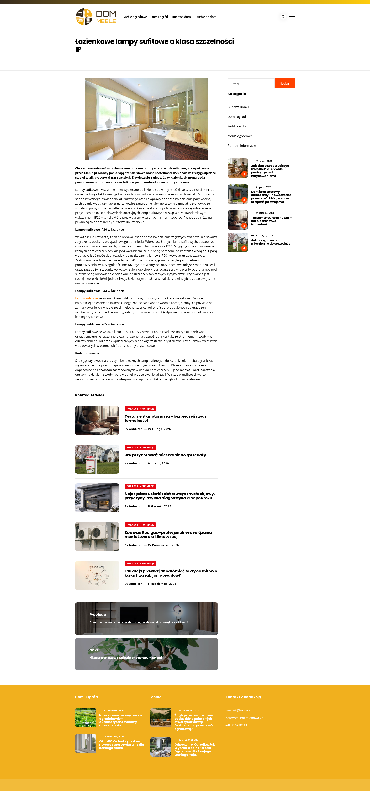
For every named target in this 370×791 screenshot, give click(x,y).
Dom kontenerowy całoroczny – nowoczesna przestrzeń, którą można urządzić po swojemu (271, 196)
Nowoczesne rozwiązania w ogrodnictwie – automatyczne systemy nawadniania (120, 720)
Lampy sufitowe (86, 298)
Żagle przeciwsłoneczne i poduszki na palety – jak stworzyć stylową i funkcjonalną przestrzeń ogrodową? (193, 722)
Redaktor (135, 429)
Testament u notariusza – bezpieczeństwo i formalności (165, 418)
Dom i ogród (159, 17)
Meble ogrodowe (135, 17)
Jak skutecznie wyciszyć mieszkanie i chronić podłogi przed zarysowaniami (270, 170)
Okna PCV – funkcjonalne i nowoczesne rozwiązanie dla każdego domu (121, 744)
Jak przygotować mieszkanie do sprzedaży (165, 455)
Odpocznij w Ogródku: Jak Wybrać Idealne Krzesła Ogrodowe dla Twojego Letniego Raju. (194, 749)
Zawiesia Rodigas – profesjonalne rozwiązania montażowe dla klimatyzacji (168, 534)
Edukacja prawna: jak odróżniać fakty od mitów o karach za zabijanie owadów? (171, 573)
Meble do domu (207, 17)
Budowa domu (182, 17)
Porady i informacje (140, 408)
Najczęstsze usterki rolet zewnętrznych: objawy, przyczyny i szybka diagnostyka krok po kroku (170, 496)
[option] (62, 783)
